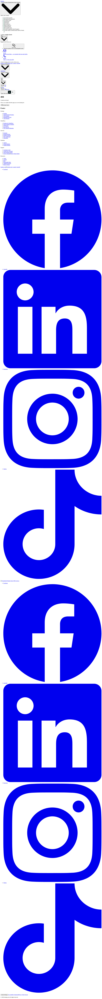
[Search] (3, 86)
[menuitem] (52, 17)
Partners (2, 1)
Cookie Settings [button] (4, 994)
